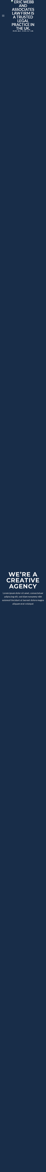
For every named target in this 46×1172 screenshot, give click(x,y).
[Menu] (3, 16)
